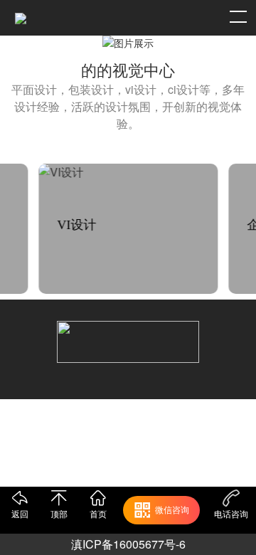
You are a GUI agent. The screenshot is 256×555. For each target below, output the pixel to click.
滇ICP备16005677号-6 (128, 544)
